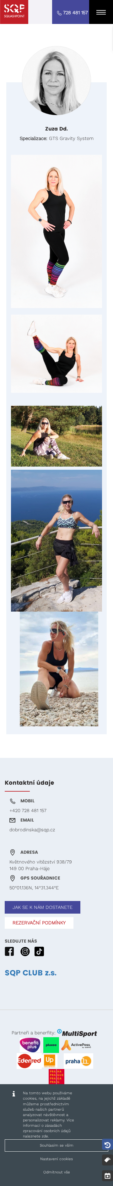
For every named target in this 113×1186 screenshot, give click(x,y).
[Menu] (101, 12)
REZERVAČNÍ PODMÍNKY (39, 923)
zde (45, 1136)
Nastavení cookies (56, 1159)
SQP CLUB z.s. (30, 973)
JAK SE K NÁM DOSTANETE (43, 907)
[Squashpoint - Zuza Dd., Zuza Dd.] (14, 12)
